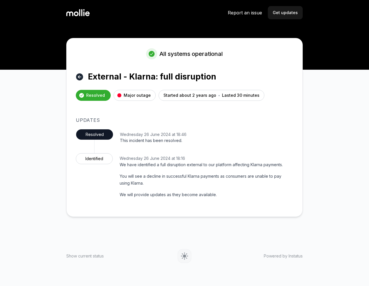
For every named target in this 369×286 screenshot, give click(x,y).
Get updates (285, 12)
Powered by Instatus (283, 256)
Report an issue (245, 13)
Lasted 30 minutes (240, 95)
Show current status (85, 256)
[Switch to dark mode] (184, 256)
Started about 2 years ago (189, 95)
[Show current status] (80, 77)
